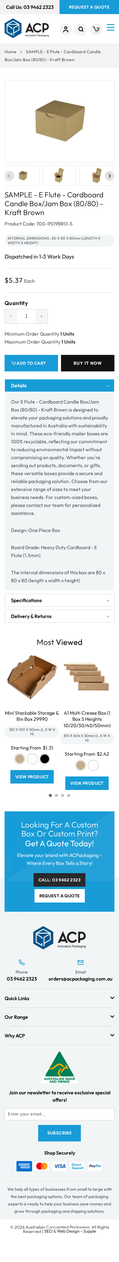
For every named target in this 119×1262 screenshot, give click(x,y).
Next (109, 176)
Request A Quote (89, 7)
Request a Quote (59, 896)
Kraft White (32, 759)
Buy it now (88, 363)
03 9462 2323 (22, 979)
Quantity (16, 303)
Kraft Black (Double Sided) (45, 759)
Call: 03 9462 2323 (59, 880)
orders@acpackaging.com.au (80, 979)
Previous (9, 176)
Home (10, 52)
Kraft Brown (20, 759)
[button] (81, 29)
